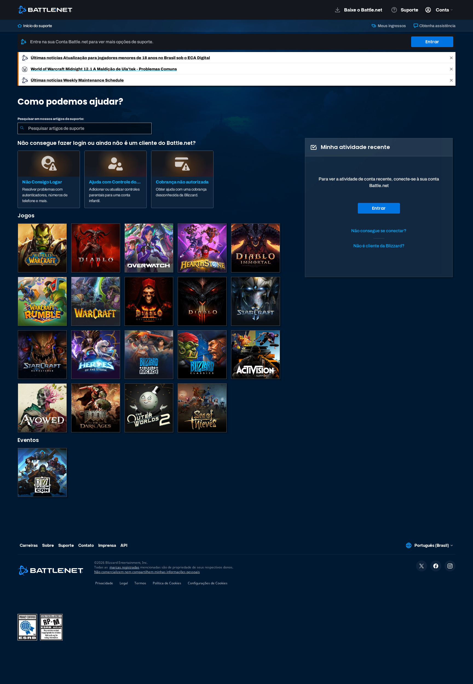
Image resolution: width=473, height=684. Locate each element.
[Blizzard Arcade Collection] (149, 355)
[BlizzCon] (42, 472)
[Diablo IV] (95, 248)
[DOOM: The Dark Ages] (95, 408)
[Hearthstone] (202, 248)
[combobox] (85, 128)
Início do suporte (37, 26)
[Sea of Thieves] (202, 408)
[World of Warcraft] (42, 248)
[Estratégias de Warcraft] (95, 301)
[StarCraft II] (255, 301)
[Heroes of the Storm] (95, 355)
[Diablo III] (202, 301)
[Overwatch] (149, 248)
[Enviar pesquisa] (22, 128)
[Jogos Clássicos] (202, 355)
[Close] (451, 57)
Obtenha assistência (437, 26)
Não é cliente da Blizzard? (379, 245)
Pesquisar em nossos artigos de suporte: (51, 119)
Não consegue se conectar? (378, 230)
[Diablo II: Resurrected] (149, 301)
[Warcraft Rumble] (42, 301)
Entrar (432, 42)
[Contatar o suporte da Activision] (255, 355)
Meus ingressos (391, 26)
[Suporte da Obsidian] (42, 408)
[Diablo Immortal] (255, 248)
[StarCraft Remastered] (42, 355)
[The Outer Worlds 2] (149, 408)
